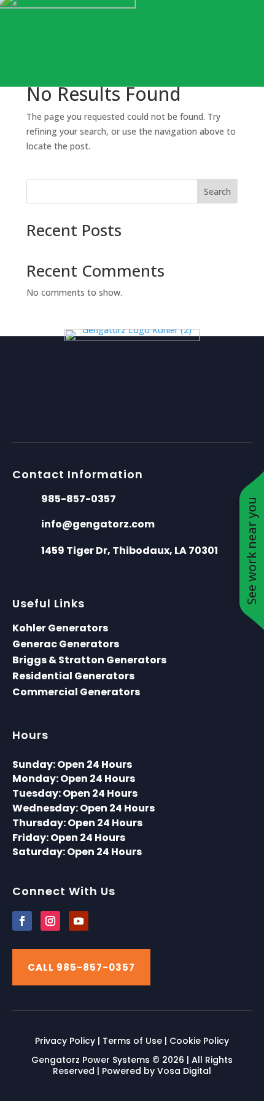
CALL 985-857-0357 (81, 967)
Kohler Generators (60, 628)
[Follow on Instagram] (50, 921)
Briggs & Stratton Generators (89, 660)
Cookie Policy (199, 1041)
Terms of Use (132, 1041)
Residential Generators (73, 676)
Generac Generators (65, 644)
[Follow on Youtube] (78, 921)
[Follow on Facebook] (22, 921)
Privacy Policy (65, 1041)
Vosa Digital (184, 1071)
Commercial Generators (76, 692)
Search (217, 191)
